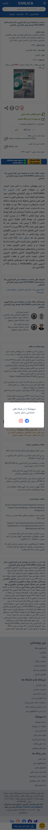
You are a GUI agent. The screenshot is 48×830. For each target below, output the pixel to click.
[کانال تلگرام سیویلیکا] (27, 421)
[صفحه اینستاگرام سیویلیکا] (21, 421)
